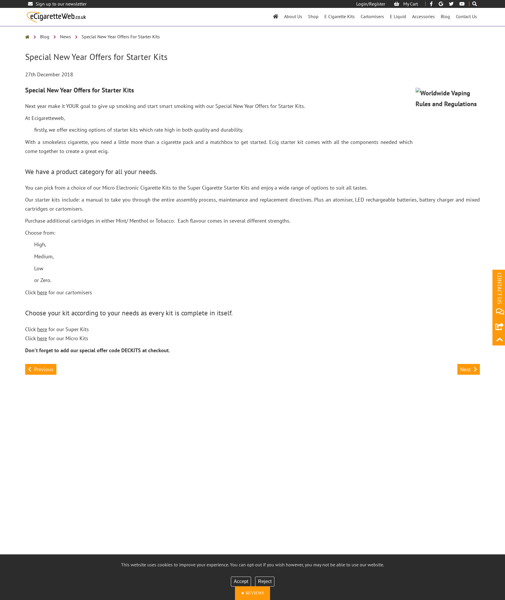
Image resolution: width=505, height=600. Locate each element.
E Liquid (398, 16)
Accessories (423, 16)
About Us (293, 16)
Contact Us (466, 16)
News (65, 36)
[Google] (441, 3)
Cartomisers (372, 16)
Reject (264, 581)
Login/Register (370, 4)
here (42, 292)
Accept (241, 581)
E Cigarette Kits (339, 16)
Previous (43, 369)
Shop (313, 16)
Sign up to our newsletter (61, 3)
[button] (252, 593)
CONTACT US (499, 288)
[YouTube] (462, 3)
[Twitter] (451, 3)
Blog (445, 16)
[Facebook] (431, 3)
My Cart (410, 4)
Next (465, 369)
